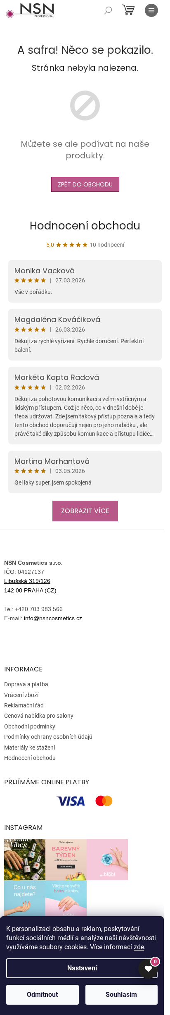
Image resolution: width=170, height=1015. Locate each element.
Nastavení (82, 968)
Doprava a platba (26, 684)
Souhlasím (121, 994)
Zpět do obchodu (85, 184)
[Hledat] (108, 10)
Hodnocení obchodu (85, 225)
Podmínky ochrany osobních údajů (48, 736)
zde (139, 947)
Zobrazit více (85, 511)
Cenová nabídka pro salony (38, 715)
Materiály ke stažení (29, 747)
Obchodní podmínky (29, 726)
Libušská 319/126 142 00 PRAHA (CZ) (30, 585)
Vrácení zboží (21, 695)
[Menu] (151, 10)
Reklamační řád (24, 705)
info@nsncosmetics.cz (53, 618)
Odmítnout (42, 994)
